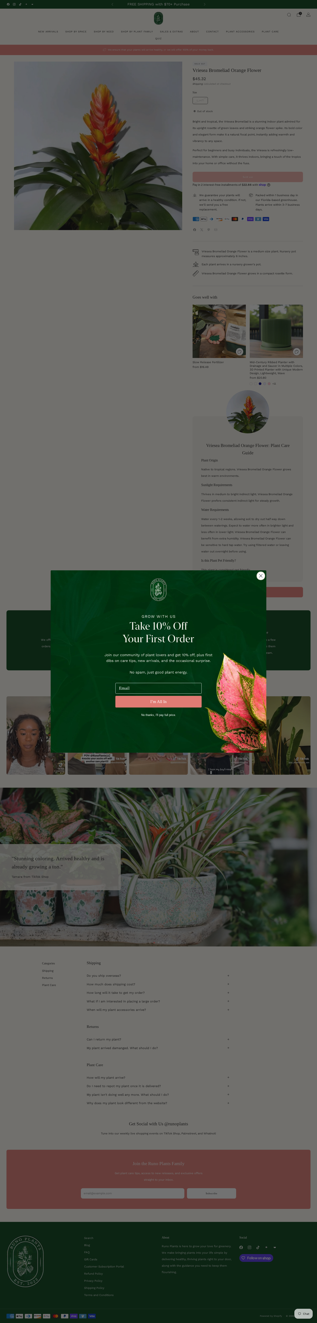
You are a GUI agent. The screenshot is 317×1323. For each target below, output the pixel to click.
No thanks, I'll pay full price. (158, 715)
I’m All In (158, 701)
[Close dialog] (261, 576)
